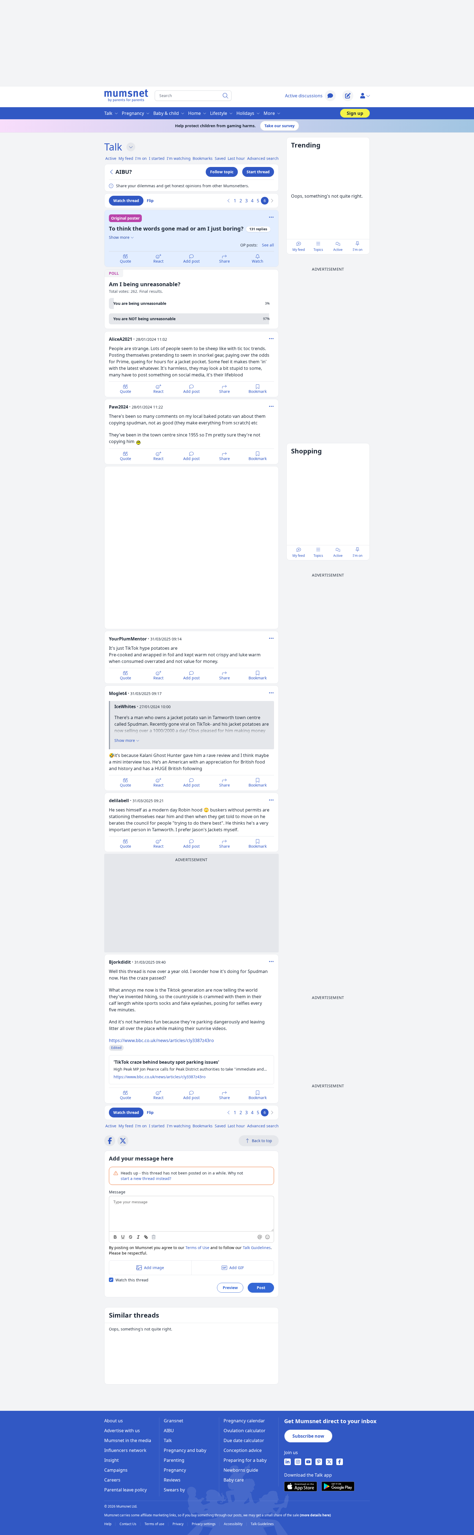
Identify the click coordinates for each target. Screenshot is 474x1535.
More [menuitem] (269, 113)
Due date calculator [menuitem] (244, 1440)
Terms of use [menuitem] (155, 1524)
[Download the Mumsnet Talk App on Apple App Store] (300, 1486)
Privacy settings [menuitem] (204, 1524)
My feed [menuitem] (126, 158)
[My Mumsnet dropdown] (365, 95)
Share (224, 261)
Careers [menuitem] (112, 1480)
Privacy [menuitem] (178, 1524)
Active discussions (304, 96)
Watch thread (126, 200)
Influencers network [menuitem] (125, 1450)
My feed (298, 249)
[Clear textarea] (153, 1237)
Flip (150, 200)
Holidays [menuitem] (245, 113)
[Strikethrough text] (130, 1237)
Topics (318, 249)
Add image (154, 1267)
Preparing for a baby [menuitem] (245, 1460)
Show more (119, 237)
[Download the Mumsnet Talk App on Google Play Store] (337, 1486)
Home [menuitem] (194, 113)
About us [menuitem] (113, 1421)
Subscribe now (308, 1436)
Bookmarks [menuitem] (203, 158)
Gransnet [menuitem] (173, 1421)
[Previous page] (229, 200)
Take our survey (279, 125)
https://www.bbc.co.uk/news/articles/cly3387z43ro (161, 1040)
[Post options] (271, 338)
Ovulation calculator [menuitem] (245, 1431)
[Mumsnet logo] (126, 95)
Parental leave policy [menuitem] (125, 1490)
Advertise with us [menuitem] (122, 1431)
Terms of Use (197, 1247)
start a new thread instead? (146, 1178)
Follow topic (221, 171)
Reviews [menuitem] (172, 1480)
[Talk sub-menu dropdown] (130, 147)
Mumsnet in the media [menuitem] (127, 1440)
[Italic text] (138, 1237)
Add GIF (236, 1267)
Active (338, 249)
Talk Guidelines (257, 1247)
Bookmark (258, 391)
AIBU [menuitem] (169, 1431)
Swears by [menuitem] (174, 1490)
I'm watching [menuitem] (179, 158)
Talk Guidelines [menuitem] (262, 1524)
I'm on (357, 249)
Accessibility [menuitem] (233, 1524)
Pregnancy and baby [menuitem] (185, 1450)
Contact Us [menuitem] (128, 1524)
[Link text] (146, 1237)
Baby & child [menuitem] (166, 113)
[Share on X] (122, 1140)
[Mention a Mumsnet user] (260, 1237)
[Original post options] (271, 217)
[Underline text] (123, 1237)
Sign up (355, 113)
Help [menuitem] (108, 1524)
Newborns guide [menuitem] (241, 1470)
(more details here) (315, 1515)
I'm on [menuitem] (141, 158)
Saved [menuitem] (220, 158)
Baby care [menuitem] (234, 1480)
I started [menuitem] (157, 158)
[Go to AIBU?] (112, 172)
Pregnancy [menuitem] (133, 113)
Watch (257, 261)
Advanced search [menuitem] (263, 158)
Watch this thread (131, 1280)
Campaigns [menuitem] (116, 1470)
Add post (191, 261)
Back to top (262, 1140)
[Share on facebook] (109, 1140)
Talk (113, 147)
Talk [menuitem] (108, 113)
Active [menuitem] (110, 158)
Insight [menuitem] (111, 1460)
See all (268, 245)
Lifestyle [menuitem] (218, 113)
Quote (125, 261)
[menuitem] (287, 1462)
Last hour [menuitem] (236, 158)
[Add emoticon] (268, 1237)
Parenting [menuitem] (174, 1460)
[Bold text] (115, 1237)
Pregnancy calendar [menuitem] (244, 1421)
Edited (116, 1047)
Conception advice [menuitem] (243, 1450)
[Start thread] (347, 95)
